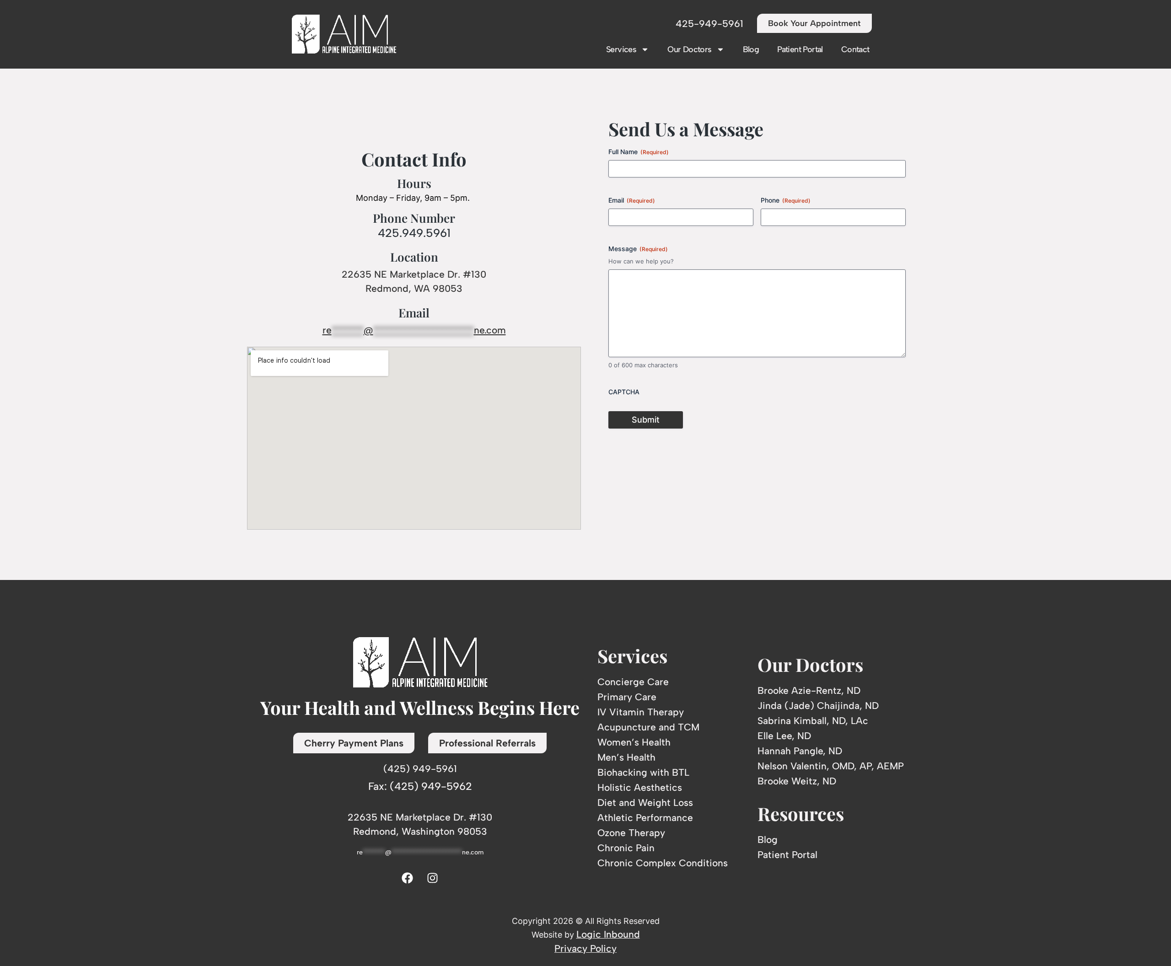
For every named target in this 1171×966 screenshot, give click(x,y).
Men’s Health (626, 757)
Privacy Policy (585, 948)
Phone (786, 200)
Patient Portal (800, 49)
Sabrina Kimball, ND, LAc (812, 720)
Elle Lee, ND (784, 735)
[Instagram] (432, 878)
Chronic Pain (626, 847)
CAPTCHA (623, 392)
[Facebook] (407, 878)
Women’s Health (634, 742)
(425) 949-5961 (420, 768)
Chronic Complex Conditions (662, 863)
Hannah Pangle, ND (799, 751)
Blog (751, 49)
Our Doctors (689, 49)
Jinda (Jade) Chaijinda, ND (818, 705)
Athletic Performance (645, 817)
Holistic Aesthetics (639, 787)
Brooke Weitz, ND (796, 781)
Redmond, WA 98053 (413, 288)
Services (621, 49)
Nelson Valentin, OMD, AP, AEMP (830, 766)
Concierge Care (633, 681)
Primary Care (626, 697)
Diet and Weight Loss (645, 802)
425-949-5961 (709, 23)
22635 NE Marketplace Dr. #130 (414, 274)
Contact (855, 49)
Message (638, 248)
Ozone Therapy (631, 832)
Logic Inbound (608, 934)
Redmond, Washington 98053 (420, 831)
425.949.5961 (414, 233)
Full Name (638, 152)
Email (631, 200)
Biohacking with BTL (643, 772)
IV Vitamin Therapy (640, 712)
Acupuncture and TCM (648, 727)
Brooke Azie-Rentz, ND (808, 690)
